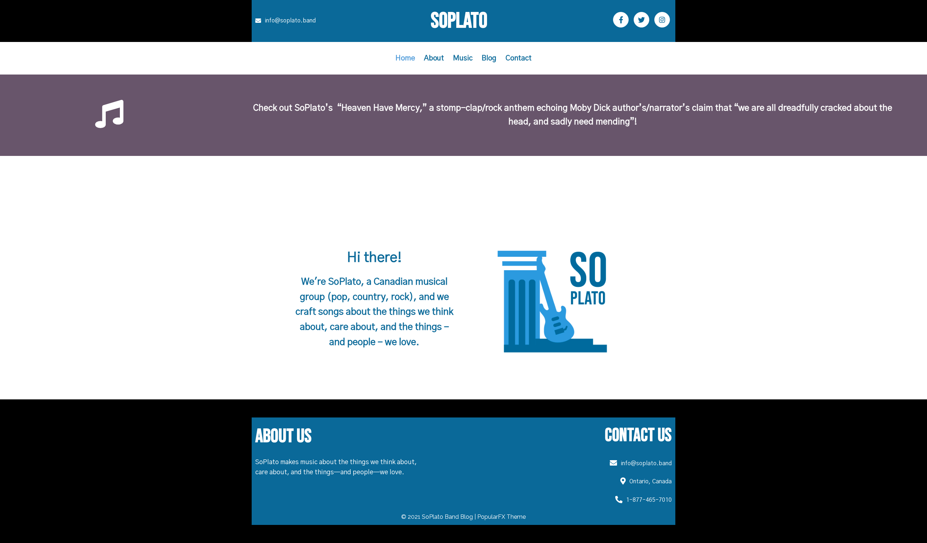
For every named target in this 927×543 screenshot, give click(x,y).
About (434, 58)
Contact (519, 58)
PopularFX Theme (501, 516)
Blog (489, 58)
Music (463, 58)
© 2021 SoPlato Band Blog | (439, 516)
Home (405, 58)
